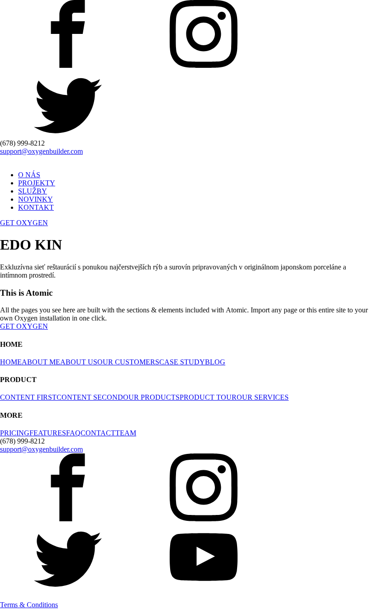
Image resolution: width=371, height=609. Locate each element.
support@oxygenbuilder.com (41, 151)
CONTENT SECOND (90, 397)
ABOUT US (78, 362)
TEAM (125, 433)
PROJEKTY (36, 183)
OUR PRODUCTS (151, 397)
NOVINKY (35, 199)
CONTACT (98, 433)
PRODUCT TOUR (208, 397)
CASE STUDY (182, 362)
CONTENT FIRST (28, 397)
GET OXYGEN (24, 223)
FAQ (73, 433)
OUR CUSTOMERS (128, 362)
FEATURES (47, 433)
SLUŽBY (32, 191)
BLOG (215, 362)
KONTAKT (36, 207)
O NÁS (29, 175)
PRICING (14, 433)
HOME (11, 362)
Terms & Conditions (29, 605)
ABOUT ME (41, 362)
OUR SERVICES (263, 397)
